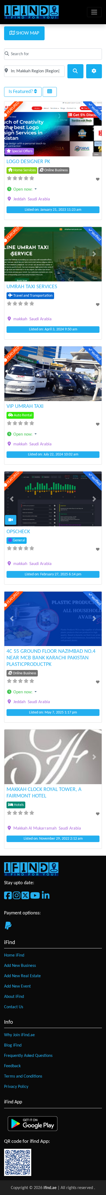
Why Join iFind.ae (19, 1035)
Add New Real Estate (22, 976)
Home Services (24, 170)
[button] (11, 128)
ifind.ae (50, 1188)
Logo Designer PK (28, 161)
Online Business (55, 170)
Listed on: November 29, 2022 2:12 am (53, 839)
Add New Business (20, 966)
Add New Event (17, 986)
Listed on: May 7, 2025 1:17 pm (53, 712)
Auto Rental (22, 415)
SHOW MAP (27, 33)
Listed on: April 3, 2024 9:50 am (53, 329)
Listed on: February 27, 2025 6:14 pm (53, 574)
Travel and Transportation (32, 296)
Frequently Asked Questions (28, 1056)
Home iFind (14, 955)
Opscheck (18, 532)
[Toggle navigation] (94, 12)
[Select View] (50, 92)
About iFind (14, 997)
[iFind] (31, 12)
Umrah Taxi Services (32, 287)
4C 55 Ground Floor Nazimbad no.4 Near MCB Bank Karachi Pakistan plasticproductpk (51, 658)
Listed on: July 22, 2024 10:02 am (53, 454)
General (18, 540)
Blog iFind (12, 1045)
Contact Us (13, 1007)
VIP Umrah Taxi (25, 406)
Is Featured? (21, 91)
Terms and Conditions (23, 1076)
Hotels (18, 805)
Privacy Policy (16, 1087)
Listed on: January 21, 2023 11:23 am (53, 210)
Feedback (12, 1066)
